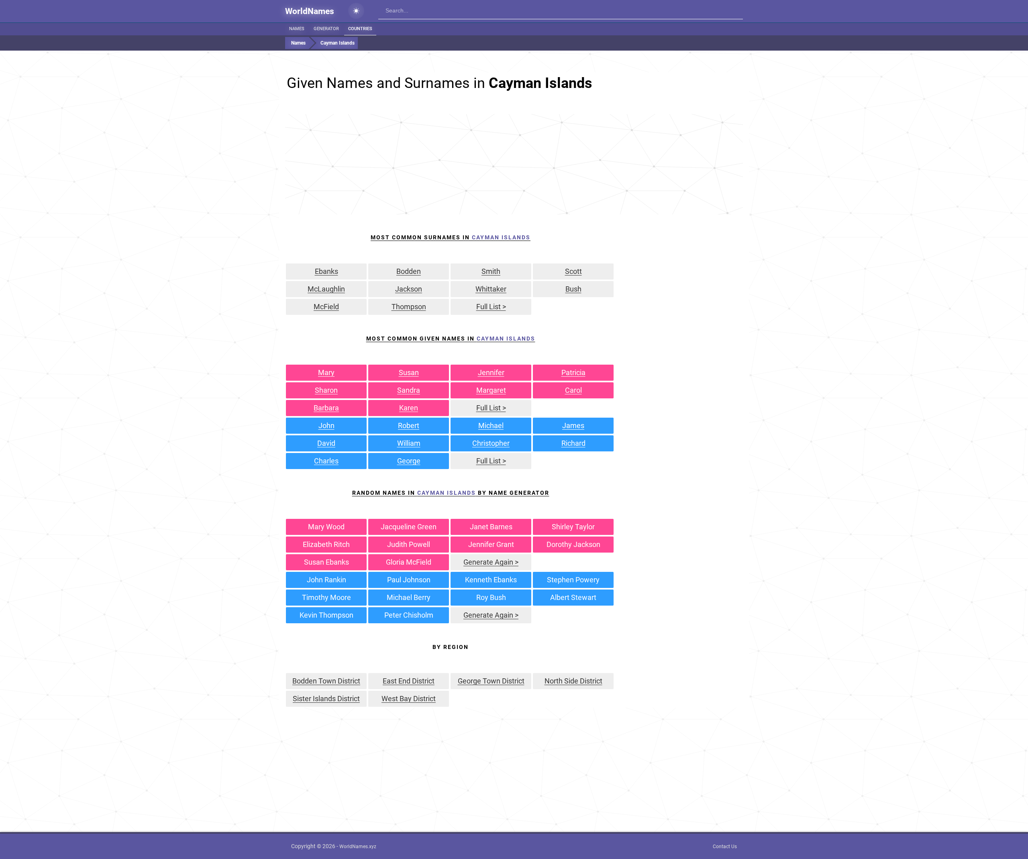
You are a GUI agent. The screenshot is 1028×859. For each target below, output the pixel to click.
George (408, 461)
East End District (408, 681)
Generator (326, 28)
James (573, 425)
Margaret (491, 390)
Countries (360, 28)
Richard (573, 443)
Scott (573, 271)
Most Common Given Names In (450, 338)
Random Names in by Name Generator (450, 493)
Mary (326, 372)
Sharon (326, 390)
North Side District (573, 681)
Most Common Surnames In (450, 237)
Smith (490, 271)
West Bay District (408, 698)
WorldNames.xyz (357, 846)
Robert (408, 425)
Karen (408, 408)
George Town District (491, 681)
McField (326, 306)
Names (296, 28)
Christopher (491, 443)
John (326, 425)
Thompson (409, 306)
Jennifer (491, 372)
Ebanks (326, 271)
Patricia (573, 372)
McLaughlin (326, 289)
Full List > (491, 306)
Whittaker (490, 289)
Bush (573, 289)
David (326, 443)
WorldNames (309, 11)
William (408, 443)
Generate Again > (490, 562)
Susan (409, 372)
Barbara (326, 408)
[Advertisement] (514, 164)
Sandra (408, 390)
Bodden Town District (326, 681)
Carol (573, 390)
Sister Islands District (326, 698)
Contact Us (725, 846)
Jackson (408, 289)
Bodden (408, 271)
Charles (326, 461)
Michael (491, 425)
